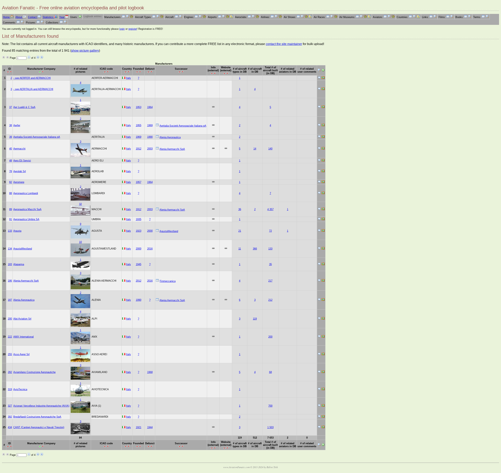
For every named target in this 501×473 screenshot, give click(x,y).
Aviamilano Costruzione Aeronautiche (34, 372)
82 (10, 182)
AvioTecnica (20, 389)
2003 (150, 148)
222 (10, 336)
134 (10, 248)
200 (10, 318)
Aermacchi (19, 148)
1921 (138, 427)
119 (255, 318)
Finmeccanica (168, 281)
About (19, 17)
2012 (138, 280)
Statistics (48, 17)
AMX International (23, 336)
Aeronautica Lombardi (25, 193)
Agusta (17, 230)
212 (270, 299)
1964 (150, 107)
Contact (33, 17)
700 (270, 405)
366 (255, 248)
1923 (138, 230)
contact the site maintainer (284, 44)
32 (80, 204)
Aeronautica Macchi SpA (27, 209)
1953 (138, 107)
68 (270, 372)
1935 (138, 219)
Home (6, 17)
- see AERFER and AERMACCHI (32, 78)
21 (239, 230)
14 (254, 148)
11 (239, 248)
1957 (138, 182)
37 (10, 107)
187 (10, 299)
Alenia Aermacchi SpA (172, 149)
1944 (150, 427)
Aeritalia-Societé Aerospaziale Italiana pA (182, 125)
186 (10, 280)
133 (10, 230)
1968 (150, 372)
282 (10, 372)
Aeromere (18, 182)
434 (10, 427)
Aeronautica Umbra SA (26, 219)
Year (62, 17)
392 (10, 416)
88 (10, 193)
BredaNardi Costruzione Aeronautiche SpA (37, 416)
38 (10, 125)
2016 (150, 248)
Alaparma (18, 264)
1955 (138, 125)
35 (270, 264)
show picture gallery (85, 50)
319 (10, 389)
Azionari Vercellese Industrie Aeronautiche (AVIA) (41, 405)
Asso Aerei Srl (21, 354)
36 (239, 209)
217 (270, 280)
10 (80, 242)
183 (10, 264)
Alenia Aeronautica (170, 137)
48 (10, 160)
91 (10, 219)
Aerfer (16, 125)
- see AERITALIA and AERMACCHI (33, 89)
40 (10, 148)
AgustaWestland (168, 231)
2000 (150, 230)
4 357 (270, 209)
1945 (138, 264)
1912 (138, 148)
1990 (150, 136)
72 (270, 230)
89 (10, 209)
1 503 (270, 427)
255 (10, 354)
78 (10, 171)
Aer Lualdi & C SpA (24, 107)
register (132, 28)
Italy (128, 78)
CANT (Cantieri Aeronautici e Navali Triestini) (38, 427)
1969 (150, 125)
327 (10, 405)
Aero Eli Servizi (22, 160)
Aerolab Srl (19, 171)
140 (270, 148)
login (122, 28)
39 (10, 136)
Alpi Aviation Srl (22, 318)
